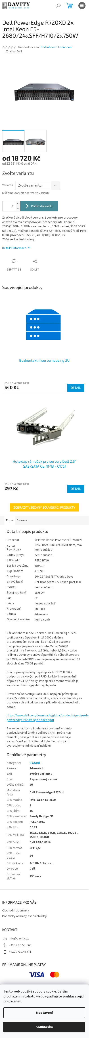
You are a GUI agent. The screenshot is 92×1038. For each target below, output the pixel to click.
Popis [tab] (10, 520)
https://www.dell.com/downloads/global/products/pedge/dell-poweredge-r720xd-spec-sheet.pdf (49, 717)
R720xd (34, 763)
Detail (76, 387)
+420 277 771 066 (20, 945)
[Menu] (81, 5)
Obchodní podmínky (15, 910)
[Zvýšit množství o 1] (18, 203)
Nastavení (44, 1012)
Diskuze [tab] (22, 520)
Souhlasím (44, 1027)
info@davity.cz (19, 938)
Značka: (14, 51)
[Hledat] (58, 5)
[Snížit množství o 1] (18, 208)
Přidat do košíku (42, 206)
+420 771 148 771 (20, 952)
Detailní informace (14, 248)
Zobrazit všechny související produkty (44, 507)
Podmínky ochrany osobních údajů (25, 916)
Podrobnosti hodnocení (56, 47)
